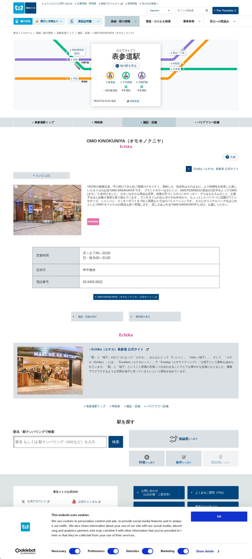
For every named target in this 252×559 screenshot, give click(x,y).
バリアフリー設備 (208, 122)
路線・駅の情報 (44, 33)
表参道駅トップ (44, 122)
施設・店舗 (84, 33)
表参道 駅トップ (65, 33)
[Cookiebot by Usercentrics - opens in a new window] (25, 551)
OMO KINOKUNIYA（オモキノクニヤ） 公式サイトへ (125, 297)
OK (219, 516)
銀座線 (111, 82)
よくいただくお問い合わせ (58, 3)
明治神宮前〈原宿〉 (78, 52)
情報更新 (134, 101)
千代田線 (127, 82)
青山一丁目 (178, 52)
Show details (205, 551)
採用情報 (132, 3)
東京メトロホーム (22, 33)
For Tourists (225, 10)
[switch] (113, 551)
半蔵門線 (143, 82)
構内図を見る (143, 316)
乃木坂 (176, 69)
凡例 (233, 157)
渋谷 (75, 78)
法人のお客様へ (150, 3)
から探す (188, 438)
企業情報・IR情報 (86, 3)
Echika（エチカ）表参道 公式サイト (216, 168)
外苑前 (176, 63)
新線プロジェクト (110, 3)
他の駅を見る (128, 65)
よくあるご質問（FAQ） (210, 492)
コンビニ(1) (42, 175)
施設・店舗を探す (87, 316)
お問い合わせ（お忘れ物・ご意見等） (156, 492)
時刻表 (98, 122)
